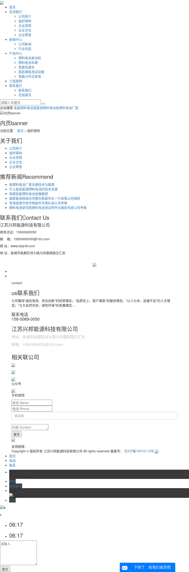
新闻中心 (15, 39)
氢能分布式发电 (29, 76)
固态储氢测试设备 (31, 71)
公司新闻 (24, 44)
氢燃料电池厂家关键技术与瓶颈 (31, 184)
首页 (12, 7)
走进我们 (15, 11)
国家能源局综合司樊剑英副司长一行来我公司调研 (44, 198)
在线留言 (24, 94)
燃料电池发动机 (29, 57)
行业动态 (24, 48)
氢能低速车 (26, 67)
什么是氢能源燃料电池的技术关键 (33, 189)
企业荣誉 (24, 34)
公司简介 (24, 16)
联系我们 (15, 85)
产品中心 (15, 53)
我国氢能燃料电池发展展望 (28, 193)
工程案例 (15, 81)
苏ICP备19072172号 (139, 451)
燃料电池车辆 (28, 62)
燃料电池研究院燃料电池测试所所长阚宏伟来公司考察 (48, 207)
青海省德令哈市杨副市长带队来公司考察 (38, 203)
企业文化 (24, 30)
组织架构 (24, 20)
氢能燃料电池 (23, 107)
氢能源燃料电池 (44, 107)
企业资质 (24, 25)
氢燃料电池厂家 (67, 107)
